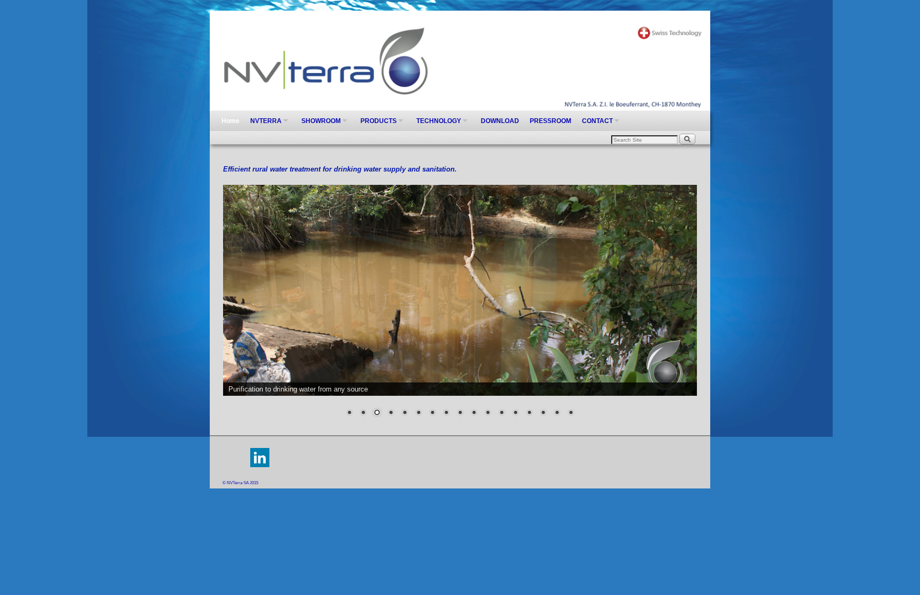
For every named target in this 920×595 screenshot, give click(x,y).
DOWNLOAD (500, 121)
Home (230, 121)
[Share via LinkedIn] (259, 465)
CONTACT (595, 124)
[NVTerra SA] (460, 61)
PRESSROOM (550, 121)
